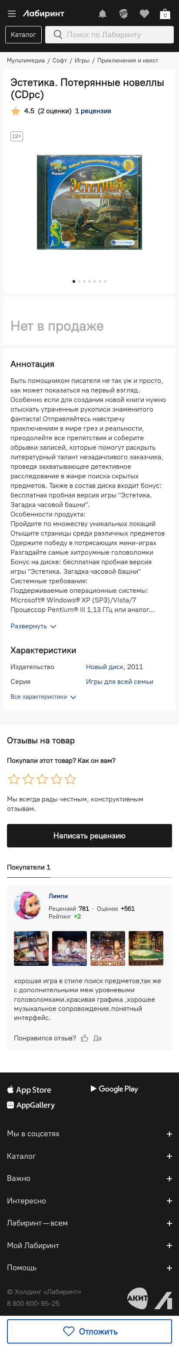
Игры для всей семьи (119, 681)
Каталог (23, 34)
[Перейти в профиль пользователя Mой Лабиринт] (123, 14)
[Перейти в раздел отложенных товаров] (144, 14)
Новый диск (104, 667)
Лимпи (58, 896)
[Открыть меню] (11, 14)
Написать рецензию (89, 835)
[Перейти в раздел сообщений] (102, 14)
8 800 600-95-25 (33, 1303)
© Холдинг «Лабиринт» (44, 1292)
